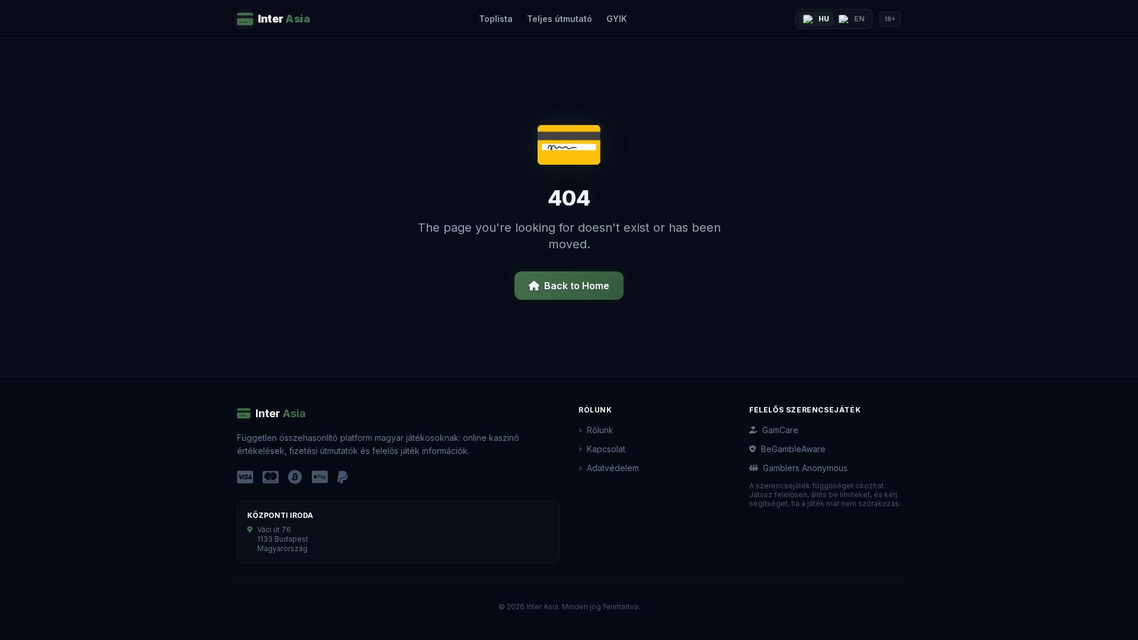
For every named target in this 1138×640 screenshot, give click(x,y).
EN (859, 18)
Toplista (496, 19)
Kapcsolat (606, 449)
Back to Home (576, 286)
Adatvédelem (613, 468)
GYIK (616, 19)
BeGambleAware (793, 449)
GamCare (780, 430)
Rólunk (600, 430)
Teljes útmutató (559, 19)
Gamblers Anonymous (805, 468)
